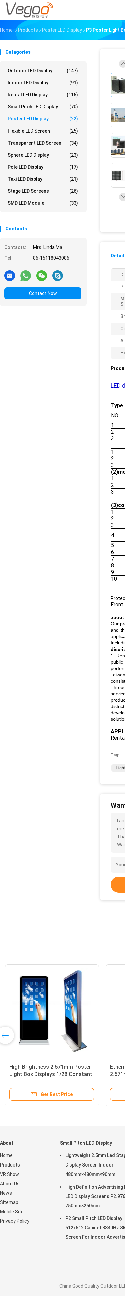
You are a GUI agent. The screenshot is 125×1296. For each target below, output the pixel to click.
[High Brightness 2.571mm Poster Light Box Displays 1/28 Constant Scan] (52, 1011)
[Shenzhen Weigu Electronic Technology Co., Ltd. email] (9, 275)
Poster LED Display (43, 118)
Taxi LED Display (43, 179)
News (6, 1193)
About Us (10, 1183)
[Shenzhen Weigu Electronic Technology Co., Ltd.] (29, 10)
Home (6, 1155)
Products (10, 1165)
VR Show (9, 1174)
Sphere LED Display (43, 155)
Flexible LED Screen (43, 131)
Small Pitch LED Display (43, 106)
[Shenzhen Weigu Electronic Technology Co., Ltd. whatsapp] (25, 275)
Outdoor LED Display (43, 70)
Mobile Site (12, 1211)
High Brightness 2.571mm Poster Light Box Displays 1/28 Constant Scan (50, 1074)
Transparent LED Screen (43, 143)
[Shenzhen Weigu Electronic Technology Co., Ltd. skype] (57, 275)
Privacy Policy (14, 1221)
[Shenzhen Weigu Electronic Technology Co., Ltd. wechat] (41, 275)
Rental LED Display (43, 94)
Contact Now (43, 293)
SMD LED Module (43, 203)
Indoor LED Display (43, 82)
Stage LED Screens (43, 191)
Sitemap (9, 1202)
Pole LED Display (43, 167)
